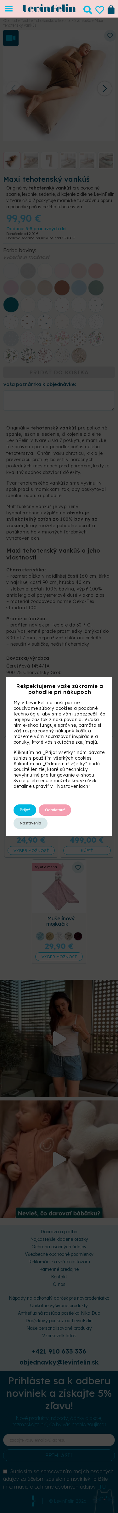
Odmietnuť (55, 810)
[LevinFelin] (49, 10)
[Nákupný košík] (111, 8)
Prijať (25, 810)
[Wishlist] (99, 10)
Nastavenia (30, 823)
